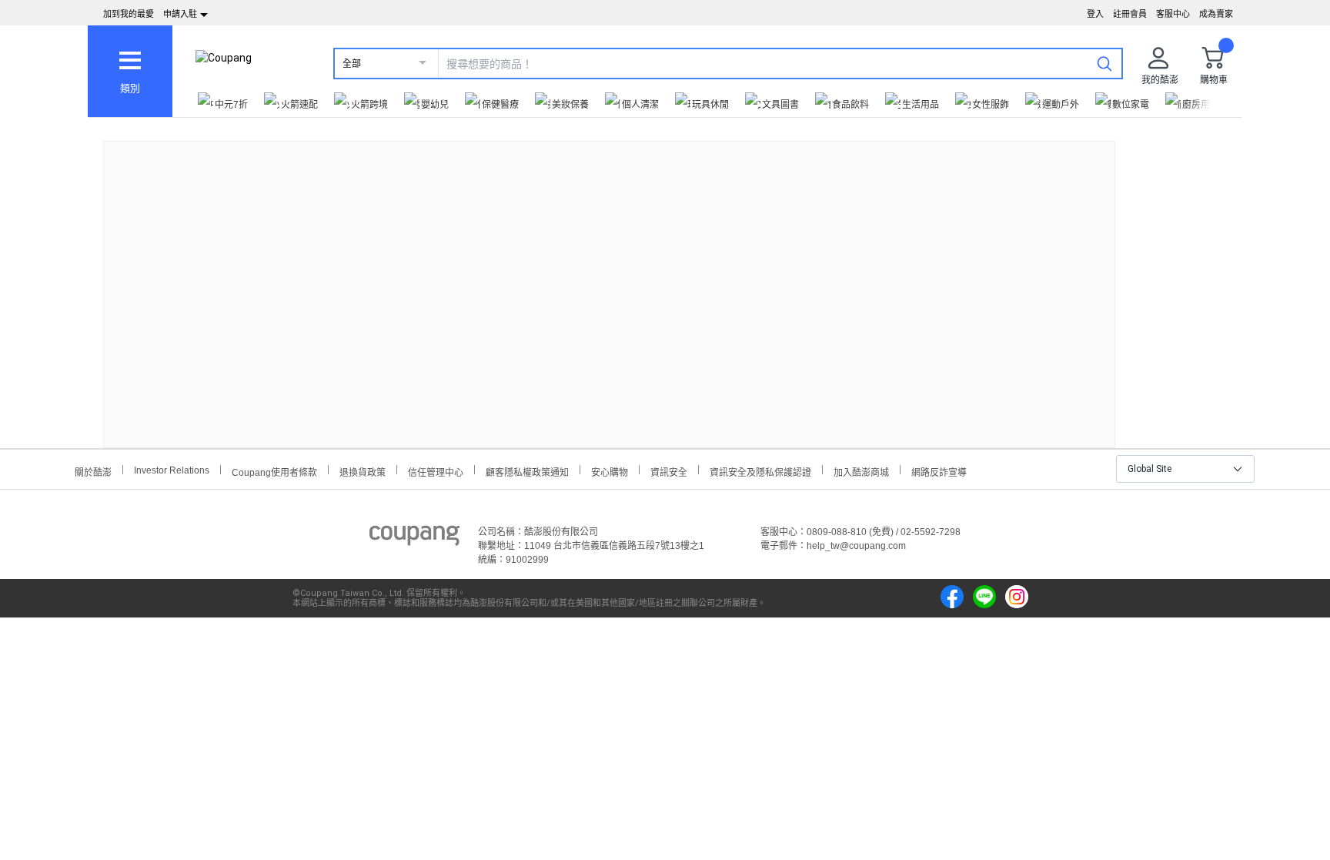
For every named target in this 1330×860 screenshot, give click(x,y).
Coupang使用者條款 (274, 470)
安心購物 (609, 470)
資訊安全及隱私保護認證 (760, 470)
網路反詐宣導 (939, 470)
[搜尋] (1104, 63)
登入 (1095, 13)
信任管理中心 (435, 470)
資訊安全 (668, 470)
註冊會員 (1130, 13)
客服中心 (1173, 13)
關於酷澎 (93, 470)
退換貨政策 (362, 470)
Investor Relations (171, 469)
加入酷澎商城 (861, 470)
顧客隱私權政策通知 (527, 470)
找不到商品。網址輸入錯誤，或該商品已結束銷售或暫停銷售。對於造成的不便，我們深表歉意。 (609, 282)
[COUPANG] (414, 538)
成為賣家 (1216, 13)
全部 (352, 64)
